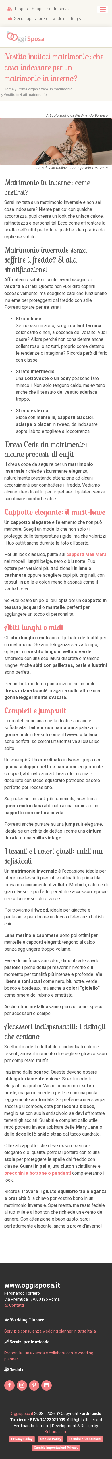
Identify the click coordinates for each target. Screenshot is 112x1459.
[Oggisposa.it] (27, 37)
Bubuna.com (56, 1431)
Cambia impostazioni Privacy (56, 1448)
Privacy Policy (21, 1439)
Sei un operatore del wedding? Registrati (50, 18)
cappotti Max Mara (86, 554)
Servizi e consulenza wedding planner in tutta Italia (50, 1331)
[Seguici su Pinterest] (34, 1385)
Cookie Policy (50, 1439)
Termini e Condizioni (85, 1439)
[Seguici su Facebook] (9, 1385)
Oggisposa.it (22, 1413)
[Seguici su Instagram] (22, 1385)
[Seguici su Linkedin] (46, 1385)
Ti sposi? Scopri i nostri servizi (41, 8)
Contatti (16, 1305)
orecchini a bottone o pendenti (37, 1173)
